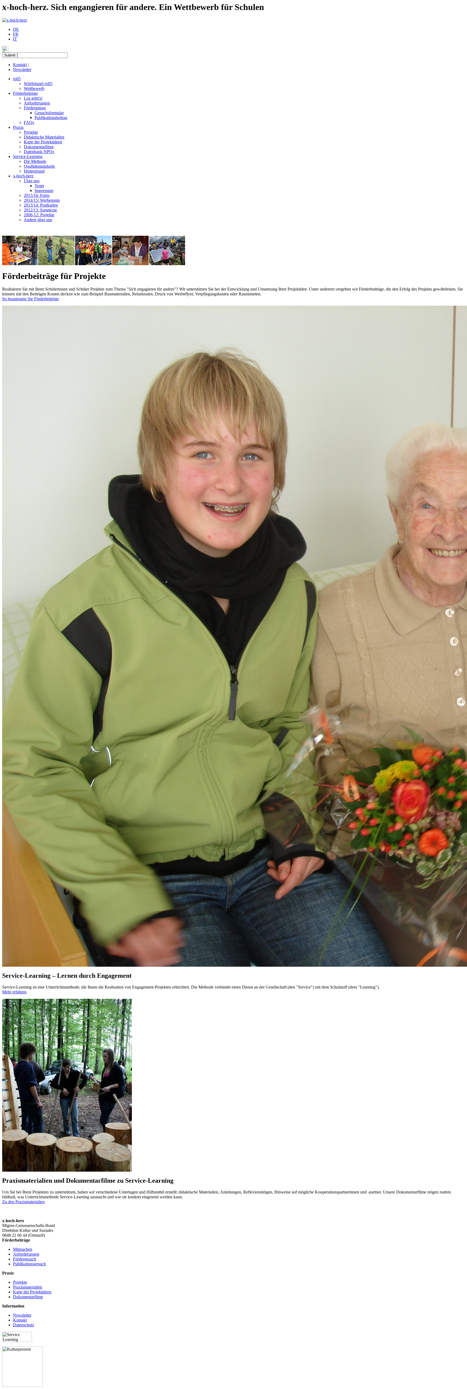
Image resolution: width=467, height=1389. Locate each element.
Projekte (31, 132)
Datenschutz (23, 1325)
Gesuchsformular (49, 112)
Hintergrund (34, 171)
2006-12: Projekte (39, 215)
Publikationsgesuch (29, 1264)
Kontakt (20, 64)
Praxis (18, 127)
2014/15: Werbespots (42, 200)
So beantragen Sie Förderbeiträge (30, 298)
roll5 (17, 78)
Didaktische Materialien (44, 137)
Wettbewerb (34, 88)
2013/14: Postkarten (41, 205)
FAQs (29, 122)
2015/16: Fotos (36, 195)
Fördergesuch (24, 1259)
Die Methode (35, 161)
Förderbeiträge (25, 93)
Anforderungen (37, 103)
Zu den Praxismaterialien (23, 1201)
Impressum (44, 190)
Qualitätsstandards (39, 166)
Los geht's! (33, 98)
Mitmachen (22, 1249)
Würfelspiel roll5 (38, 83)
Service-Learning (27, 156)
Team (39, 185)
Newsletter (22, 69)
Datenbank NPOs (39, 151)
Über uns (31, 180)
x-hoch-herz (23, 176)
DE (16, 29)
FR (15, 34)
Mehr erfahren (14, 992)
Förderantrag (35, 108)
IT (15, 39)
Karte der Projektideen (43, 142)
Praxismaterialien (27, 1287)
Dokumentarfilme (39, 146)
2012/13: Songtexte (40, 210)
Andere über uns (38, 219)
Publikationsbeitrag (51, 117)
